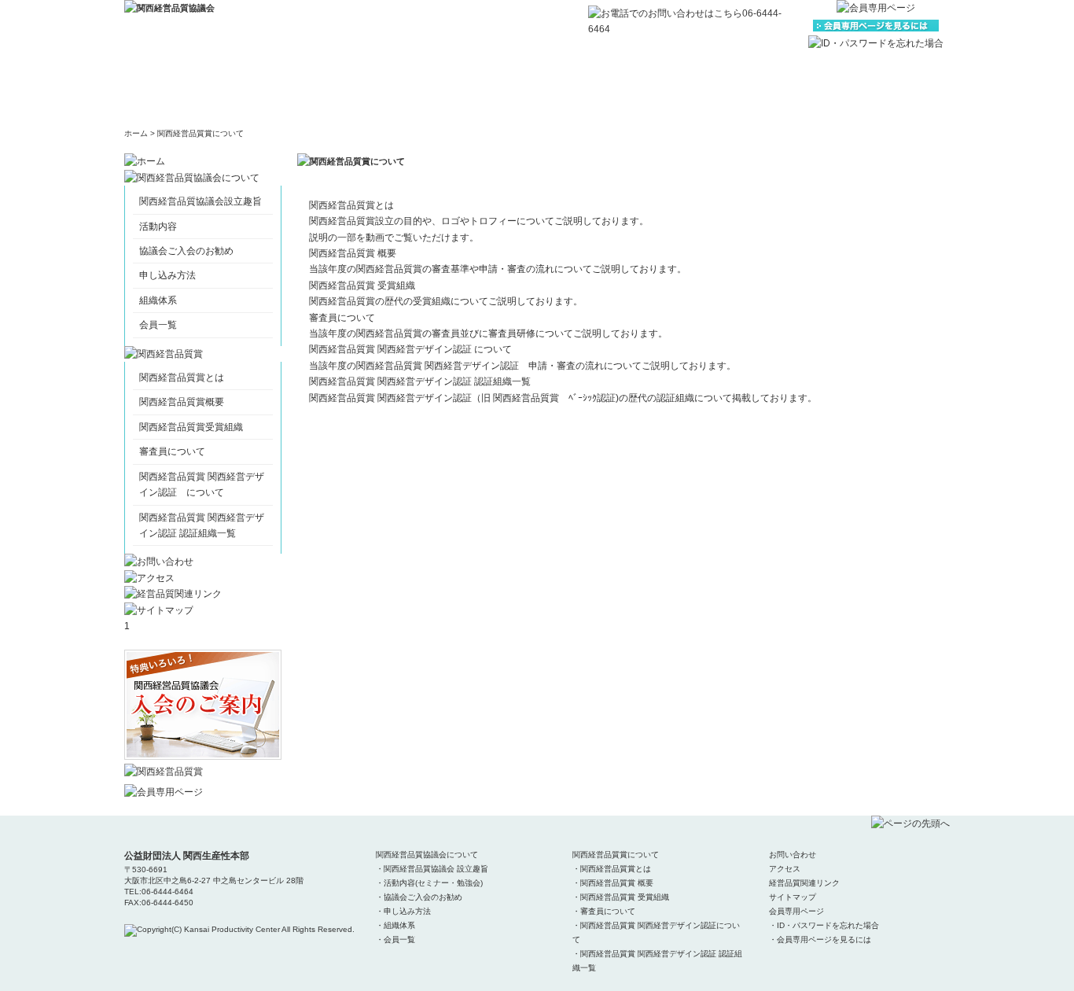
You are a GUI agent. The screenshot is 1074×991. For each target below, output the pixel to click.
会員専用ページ (796, 911)
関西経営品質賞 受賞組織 (362, 285)
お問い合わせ (537, 88)
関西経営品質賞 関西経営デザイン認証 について (410, 349)
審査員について (172, 451)
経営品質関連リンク (804, 883)
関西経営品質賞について (419, 88)
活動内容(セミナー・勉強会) (433, 883)
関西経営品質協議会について (301, 88)
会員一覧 (158, 324)
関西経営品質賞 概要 (352, 253)
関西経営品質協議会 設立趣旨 (436, 868)
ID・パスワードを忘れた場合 (828, 925)
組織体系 (158, 300)
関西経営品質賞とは (181, 377)
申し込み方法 (167, 275)
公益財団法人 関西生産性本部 (186, 855)
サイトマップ (891, 88)
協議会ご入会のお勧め (186, 250)
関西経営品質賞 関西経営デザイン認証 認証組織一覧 (420, 381)
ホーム (183, 88)
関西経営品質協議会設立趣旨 (200, 201)
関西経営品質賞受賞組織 (191, 427)
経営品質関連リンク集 (773, 88)
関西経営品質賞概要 (181, 401)
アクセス (655, 88)
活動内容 (158, 226)
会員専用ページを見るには (824, 939)
